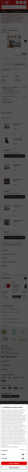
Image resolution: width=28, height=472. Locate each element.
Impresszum (9, 446)
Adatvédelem (3, 446)
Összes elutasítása (14, 467)
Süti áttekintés (15, 446)
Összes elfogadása (14, 463)
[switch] (22, 454)
